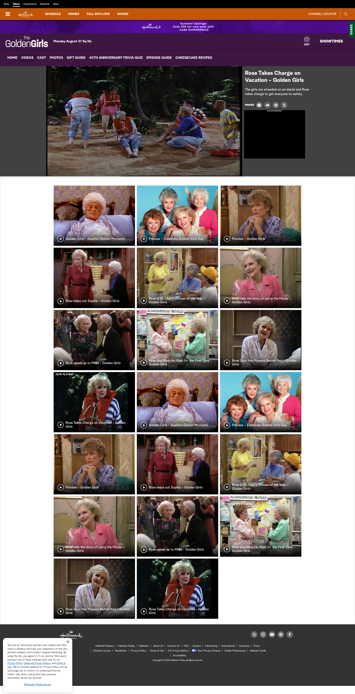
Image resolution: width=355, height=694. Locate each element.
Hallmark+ (144, 646)
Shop (6, 4)
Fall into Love (98, 14)
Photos (56, 58)
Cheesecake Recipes (193, 58)
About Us (158, 646)
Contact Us (173, 646)
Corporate (244, 646)
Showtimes (331, 41)
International (228, 646)
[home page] (25, 14)
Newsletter (121, 651)
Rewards (44, 4)
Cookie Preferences (235, 651)
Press (257, 646)
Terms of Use (157, 651)
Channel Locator (322, 14)
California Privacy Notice (37, 663)
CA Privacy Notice (178, 651)
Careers (196, 646)
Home (12, 58)
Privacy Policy (138, 651)
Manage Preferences (37, 684)
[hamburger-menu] (8, 14)
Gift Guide (76, 58)
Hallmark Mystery (104, 646)
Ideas (56, 4)
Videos (27, 58)
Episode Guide (159, 58)
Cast (41, 58)
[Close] (68, 641)
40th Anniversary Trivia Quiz (116, 58)
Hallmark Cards (258, 651)
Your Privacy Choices (209, 651)
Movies (73, 14)
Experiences (30, 4)
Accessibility (179, 655)
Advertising (211, 646)
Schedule (53, 14)
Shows (122, 14)
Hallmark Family (126, 646)
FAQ (186, 646)
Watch (16, 4)
